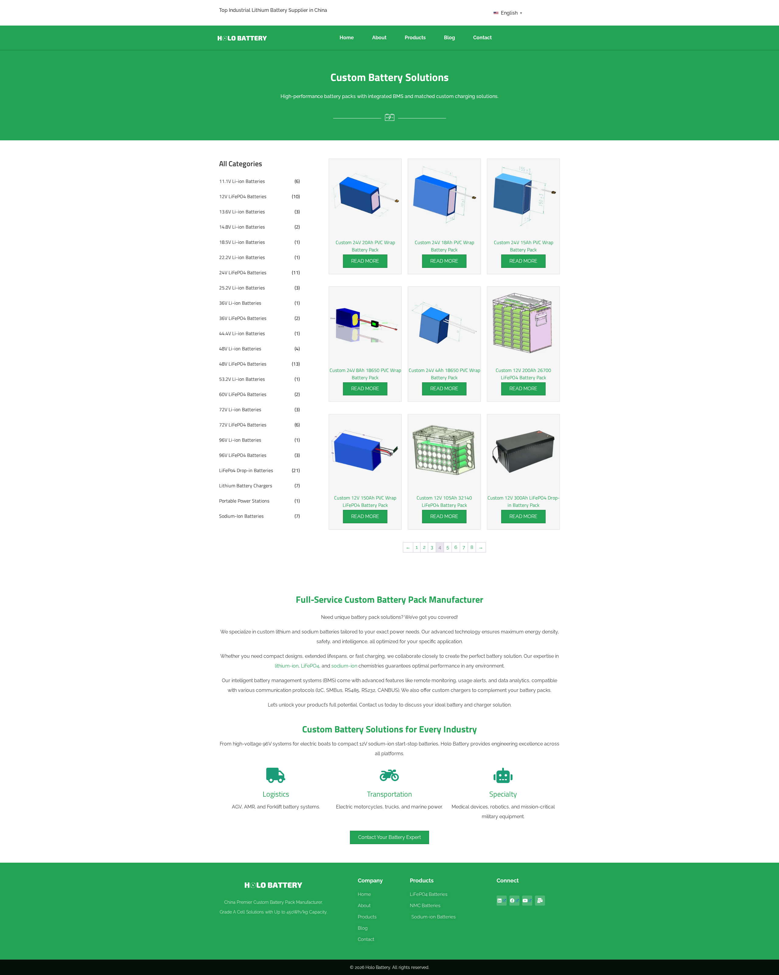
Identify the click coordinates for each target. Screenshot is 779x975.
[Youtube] (527, 901)
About (379, 37)
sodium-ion (344, 666)
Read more (365, 261)
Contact (482, 37)
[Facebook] (514, 901)
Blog (449, 37)
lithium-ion (287, 666)
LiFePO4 (310, 666)
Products (415, 37)
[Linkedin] (502, 901)
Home (347, 37)
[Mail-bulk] (540, 901)
